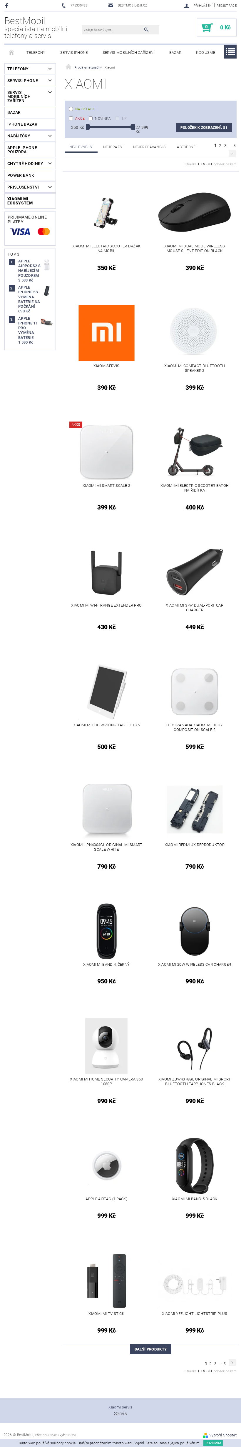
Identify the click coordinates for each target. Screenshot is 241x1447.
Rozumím (213, 1443)
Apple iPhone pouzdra (22, 149)
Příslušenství (23, 187)
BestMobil (35, 27)
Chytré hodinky (25, 163)
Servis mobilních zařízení (129, 52)
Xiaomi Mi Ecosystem (20, 201)
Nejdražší (113, 147)
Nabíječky (18, 136)
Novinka (103, 118)
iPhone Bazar (22, 124)
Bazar (175, 52)
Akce (80, 118)
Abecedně (186, 147)
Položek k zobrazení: (203, 128)
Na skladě (85, 109)
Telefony (36, 52)
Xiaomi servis (120, 1407)
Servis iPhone (74, 52)
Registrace (227, 6)
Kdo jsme (205, 52)
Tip (124, 118)
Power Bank (20, 175)
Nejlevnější (81, 147)
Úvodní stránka (11, 52)
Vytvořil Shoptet (223, 1435)
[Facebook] (7, 5)
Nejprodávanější (150, 147)
